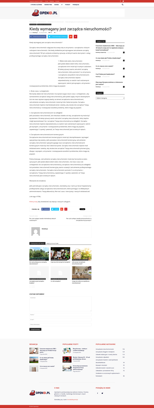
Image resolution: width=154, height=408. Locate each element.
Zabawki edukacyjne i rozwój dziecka (106, 354)
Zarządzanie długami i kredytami (105, 352)
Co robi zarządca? (56, 281)
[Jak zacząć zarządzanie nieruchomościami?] (81, 254)
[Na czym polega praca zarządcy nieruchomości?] (39, 254)
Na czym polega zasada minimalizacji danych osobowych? (42, 219)
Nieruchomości (33, 24)
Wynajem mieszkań (101, 365)
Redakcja (35, 32)
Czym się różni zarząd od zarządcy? (60, 262)
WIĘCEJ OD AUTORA (52, 243)
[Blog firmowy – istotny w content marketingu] (67, 351)
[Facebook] (120, 1)
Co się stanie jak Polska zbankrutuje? (108, 58)
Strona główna (36, 4)
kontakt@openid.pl (72, 399)
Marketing (48, 4)
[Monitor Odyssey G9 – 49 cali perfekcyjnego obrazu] (67, 359)
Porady (67, 4)
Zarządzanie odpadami (102, 357)
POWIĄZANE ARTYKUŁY (37, 243)
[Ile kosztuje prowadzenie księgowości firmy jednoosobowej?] (67, 368)
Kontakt (57, 1)
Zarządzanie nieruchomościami (44, 24)
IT (62, 4)
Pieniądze (76, 4)
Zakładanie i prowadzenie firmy (105, 370)
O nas (46, 1)
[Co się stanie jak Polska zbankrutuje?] (33, 360)
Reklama (52, 1)
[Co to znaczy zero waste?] (33, 368)
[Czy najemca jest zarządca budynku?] (39, 273)
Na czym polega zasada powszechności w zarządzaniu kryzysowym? (78, 219)
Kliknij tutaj (33, 202)
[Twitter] (123, 1)
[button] (122, 5)
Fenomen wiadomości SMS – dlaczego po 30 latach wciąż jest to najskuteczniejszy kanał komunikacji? (110, 48)
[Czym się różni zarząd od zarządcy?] (60, 254)
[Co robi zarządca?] (60, 273)
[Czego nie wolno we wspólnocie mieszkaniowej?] (81, 273)
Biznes (56, 4)
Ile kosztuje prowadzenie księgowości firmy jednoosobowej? (80, 367)
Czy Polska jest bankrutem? (105, 74)
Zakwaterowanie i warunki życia (105, 368)
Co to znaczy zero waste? (104, 66)
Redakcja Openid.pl (101, 52)
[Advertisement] (92, 13)
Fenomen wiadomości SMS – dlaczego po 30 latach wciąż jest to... (48, 350)
